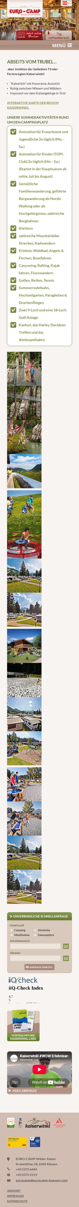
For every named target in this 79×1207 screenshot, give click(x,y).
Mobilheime (21, 935)
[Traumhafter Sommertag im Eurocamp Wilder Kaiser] (24, 576)
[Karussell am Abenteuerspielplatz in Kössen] (24, 541)
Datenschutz (15, 1201)
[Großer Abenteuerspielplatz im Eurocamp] (24, 748)
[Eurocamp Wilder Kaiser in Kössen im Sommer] (24, 714)
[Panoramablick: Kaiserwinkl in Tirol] (24, 471)
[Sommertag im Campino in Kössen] (24, 646)
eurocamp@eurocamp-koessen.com (42, 1180)
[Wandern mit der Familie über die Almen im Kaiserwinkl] (24, 507)
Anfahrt (13, 1190)
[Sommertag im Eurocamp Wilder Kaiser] (24, 610)
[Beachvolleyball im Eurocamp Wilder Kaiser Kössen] (24, 680)
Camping (19, 930)
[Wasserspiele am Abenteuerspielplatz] (24, 818)
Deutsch (66, 3)
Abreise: (15, 952)
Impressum (15, 1196)
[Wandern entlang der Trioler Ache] (24, 437)
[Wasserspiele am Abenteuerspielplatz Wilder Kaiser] (24, 784)
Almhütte (44, 930)
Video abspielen (24, 1090)
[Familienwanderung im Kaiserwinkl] (24, 369)
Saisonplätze (46, 935)
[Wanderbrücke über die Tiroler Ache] (24, 403)
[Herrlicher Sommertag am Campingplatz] (24, 887)
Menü (59, 45)
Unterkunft (17, 925)
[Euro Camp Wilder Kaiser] (11, 1134)
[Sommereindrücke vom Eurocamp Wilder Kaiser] (24, 853)
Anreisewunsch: (20, 940)
